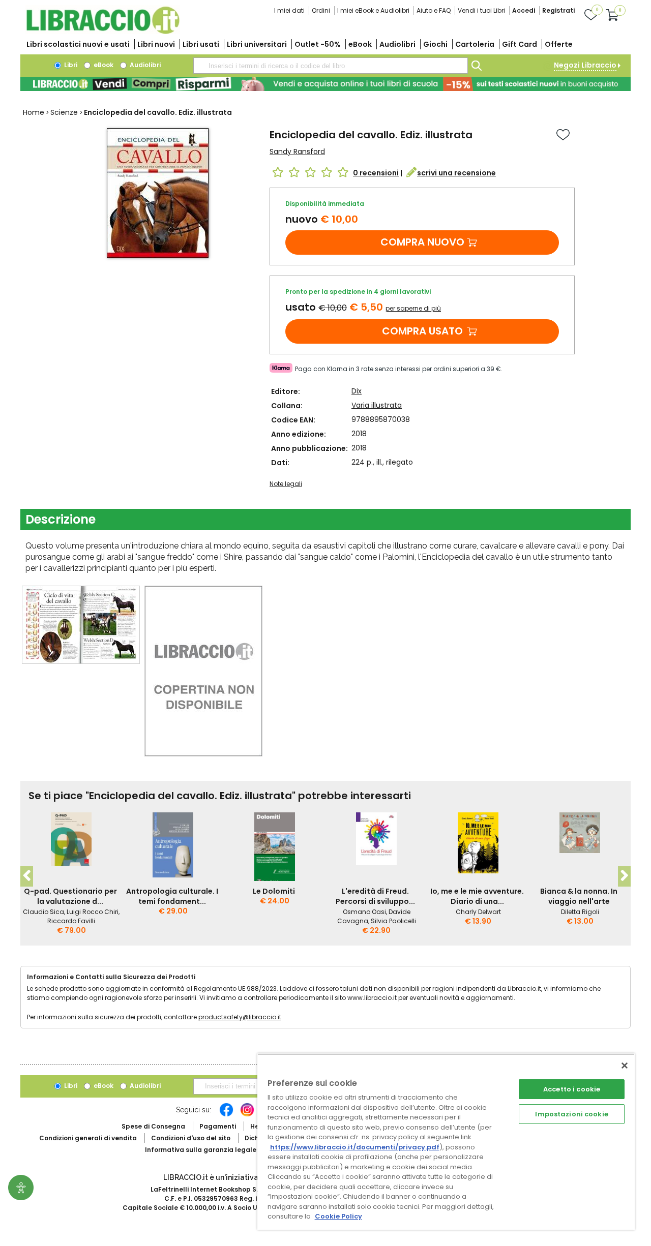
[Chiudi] (625, 1065)
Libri (70, 64)
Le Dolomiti (274, 891)
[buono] (325, 84)
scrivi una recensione (456, 173)
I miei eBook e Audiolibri (373, 10)
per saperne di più (413, 308)
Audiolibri (397, 44)
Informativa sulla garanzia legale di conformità (224, 1149)
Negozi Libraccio (585, 65)
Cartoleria (474, 44)
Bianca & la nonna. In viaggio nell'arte (578, 896)
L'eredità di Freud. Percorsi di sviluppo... (375, 896)
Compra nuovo (422, 242)
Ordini (321, 10)
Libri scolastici (78, 44)
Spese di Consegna (153, 1126)
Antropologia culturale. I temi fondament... (172, 896)
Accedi (523, 10)
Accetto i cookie (571, 1089)
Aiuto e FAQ (434, 10)
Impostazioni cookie (571, 1114)
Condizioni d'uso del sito (190, 1138)
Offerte (559, 44)
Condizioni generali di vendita (88, 1138)
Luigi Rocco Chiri (93, 911)
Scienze (64, 112)
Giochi (435, 44)
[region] (446, 1141)
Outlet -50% (317, 44)
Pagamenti (217, 1126)
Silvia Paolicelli (393, 921)
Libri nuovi (156, 44)
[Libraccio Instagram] (247, 1114)
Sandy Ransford (297, 151)
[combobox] (330, 65)
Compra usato (422, 331)
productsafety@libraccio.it (239, 1017)
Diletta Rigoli (580, 911)
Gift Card (519, 44)
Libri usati (201, 44)
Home (33, 112)
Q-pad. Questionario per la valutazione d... (70, 896)
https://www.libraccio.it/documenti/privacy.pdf (354, 1147)
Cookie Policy (338, 1216)
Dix (356, 391)
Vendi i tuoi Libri (481, 10)
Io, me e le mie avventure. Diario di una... (477, 896)
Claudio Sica (43, 911)
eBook (360, 44)
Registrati (558, 10)
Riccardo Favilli (71, 921)
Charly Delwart (478, 911)
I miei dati (289, 10)
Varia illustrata (376, 405)
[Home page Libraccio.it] (102, 31)
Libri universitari (257, 44)
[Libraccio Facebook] (226, 1114)
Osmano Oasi (364, 911)
